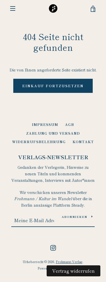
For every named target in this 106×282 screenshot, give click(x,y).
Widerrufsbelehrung (39, 141)
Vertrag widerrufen (73, 270)
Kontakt (83, 141)
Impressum (45, 124)
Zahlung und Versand (53, 133)
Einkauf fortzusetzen (53, 85)
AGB (69, 124)
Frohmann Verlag (69, 261)
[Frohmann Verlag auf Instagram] (53, 247)
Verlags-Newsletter (53, 157)
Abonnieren (74, 217)
